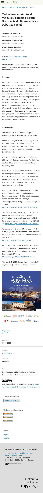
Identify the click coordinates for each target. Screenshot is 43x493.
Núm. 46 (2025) (22, 8)
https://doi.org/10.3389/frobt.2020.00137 (17, 240)
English (6, 434)
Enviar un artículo (11, 400)
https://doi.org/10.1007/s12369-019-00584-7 (22, 224)
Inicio (4, 8)
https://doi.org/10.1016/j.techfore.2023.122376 (20, 207)
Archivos (12, 8)
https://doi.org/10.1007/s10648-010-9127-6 (18, 257)
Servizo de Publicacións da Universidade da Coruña (18, 454)
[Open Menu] (2, 2)
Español (6, 438)
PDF (7, 332)
